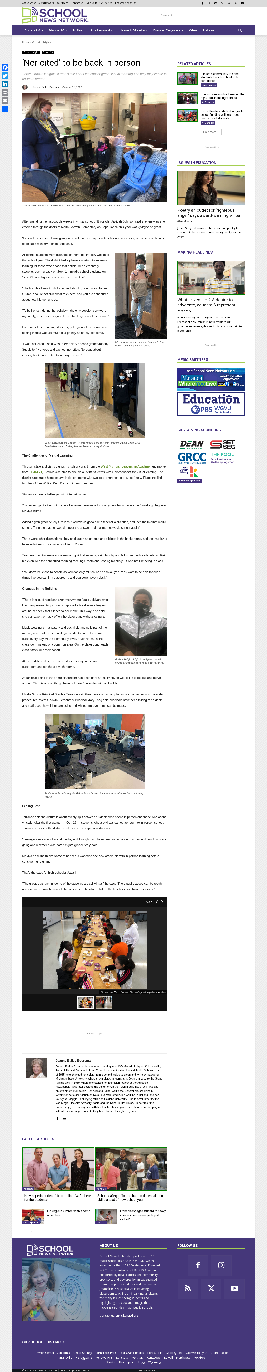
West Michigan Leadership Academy (126, 466)
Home (25, 42)
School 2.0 (48, 52)
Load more (209, 132)
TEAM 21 (35, 472)
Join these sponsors (189, 480)
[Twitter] (5, 76)
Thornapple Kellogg (132, 1362)
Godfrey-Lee (174, 1353)
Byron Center (45, 1353)
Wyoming (154, 1362)
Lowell (169, 1358)
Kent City (122, 1358)
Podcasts (28, 1188)
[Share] (5, 109)
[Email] (5, 101)
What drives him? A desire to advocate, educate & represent (206, 302)
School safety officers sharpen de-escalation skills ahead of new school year (130, 1198)
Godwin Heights (41, 42)
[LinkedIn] (5, 84)
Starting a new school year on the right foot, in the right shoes (222, 96)
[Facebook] (5, 67)
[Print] (5, 92)
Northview (183, 1358)
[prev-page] (24, 1231)
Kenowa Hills (104, 1358)
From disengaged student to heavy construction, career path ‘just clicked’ (143, 1215)
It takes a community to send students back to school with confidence (220, 77)
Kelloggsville (84, 1358)
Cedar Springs (30, 1222)
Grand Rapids (219, 1353)
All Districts (208, 102)
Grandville (66, 1358)
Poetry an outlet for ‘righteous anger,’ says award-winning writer (209, 213)
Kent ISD (101, 1188)
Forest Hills (155, 1353)
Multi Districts (209, 85)
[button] (240, 30)
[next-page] (31, 1231)
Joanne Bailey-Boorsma (46, 87)
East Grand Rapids (132, 1353)
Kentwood (154, 1358)
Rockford (200, 1358)
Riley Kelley (184, 310)
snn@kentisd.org (127, 1315)
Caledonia (64, 1353)
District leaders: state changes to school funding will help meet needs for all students (222, 114)
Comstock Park (106, 1353)
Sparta (111, 1362)
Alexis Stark (184, 221)
